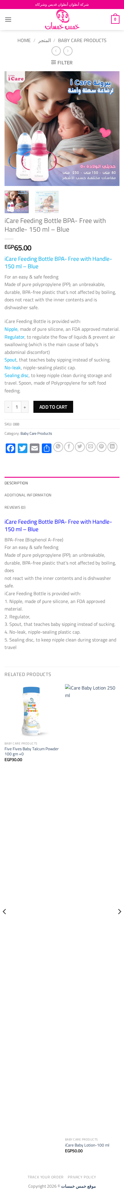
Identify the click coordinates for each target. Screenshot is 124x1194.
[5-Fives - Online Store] (62, 19)
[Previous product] (68, 51)
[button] (8, 19)
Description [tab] (16, 482)
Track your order (46, 1177)
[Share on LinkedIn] (112, 447)
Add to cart (53, 407)
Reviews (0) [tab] (15, 507)
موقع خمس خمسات (78, 1186)
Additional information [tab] (28, 494)
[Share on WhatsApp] (58, 447)
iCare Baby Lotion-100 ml (87, 1145)
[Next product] (56, 51)
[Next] (109, 128)
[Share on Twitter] (80, 447)
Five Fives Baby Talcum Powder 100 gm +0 (32, 751)
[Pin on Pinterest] (102, 447)
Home (24, 40)
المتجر (44, 40)
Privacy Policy (82, 1177)
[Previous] (14, 128)
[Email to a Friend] (91, 447)
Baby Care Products (82, 40)
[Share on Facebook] (69, 447)
